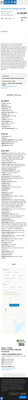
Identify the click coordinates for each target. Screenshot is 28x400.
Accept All (22, 397)
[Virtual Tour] (12, 2)
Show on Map (14, 305)
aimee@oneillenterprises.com (9, 86)
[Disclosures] (15, 2)
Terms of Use (7, 386)
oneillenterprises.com (7, 369)
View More (4, 88)
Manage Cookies (14, 393)
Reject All (23, 393)
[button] (1, 398)
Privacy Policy (22, 384)
